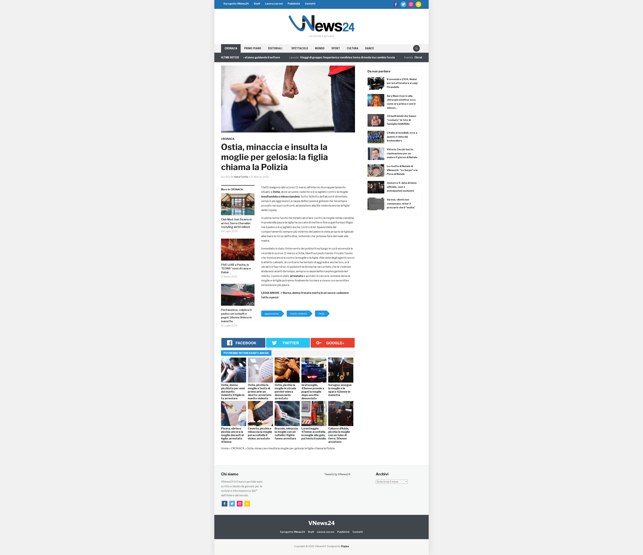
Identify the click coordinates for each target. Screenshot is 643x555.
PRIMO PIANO (252, 48)
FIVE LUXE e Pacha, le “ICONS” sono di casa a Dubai (236, 268)
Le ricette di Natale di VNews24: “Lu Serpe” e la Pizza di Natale (402, 170)
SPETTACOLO (299, 48)
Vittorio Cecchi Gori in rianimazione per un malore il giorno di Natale (402, 153)
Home (225, 448)
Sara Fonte (241, 176)
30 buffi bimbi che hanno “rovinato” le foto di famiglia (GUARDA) (401, 120)
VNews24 (321, 523)
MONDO (320, 48)
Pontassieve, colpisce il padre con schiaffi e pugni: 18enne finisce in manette (236, 315)
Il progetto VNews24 (236, 3)
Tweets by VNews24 (337, 474)
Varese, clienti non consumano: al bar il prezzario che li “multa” (401, 203)
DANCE (369, 48)
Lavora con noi (274, 3)
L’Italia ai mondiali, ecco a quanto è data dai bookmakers (402, 136)
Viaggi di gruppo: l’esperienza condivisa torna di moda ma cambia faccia (324, 57)
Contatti (310, 3)
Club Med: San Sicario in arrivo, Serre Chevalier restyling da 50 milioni (236, 223)
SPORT (335, 48)
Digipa (345, 546)
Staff (257, 3)
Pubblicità (294, 3)
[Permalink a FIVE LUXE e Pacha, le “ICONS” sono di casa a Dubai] (238, 251)
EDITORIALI (275, 48)
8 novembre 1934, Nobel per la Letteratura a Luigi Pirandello (402, 83)
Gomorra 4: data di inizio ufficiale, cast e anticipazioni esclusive (402, 186)
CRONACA (231, 48)
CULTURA (352, 48)
